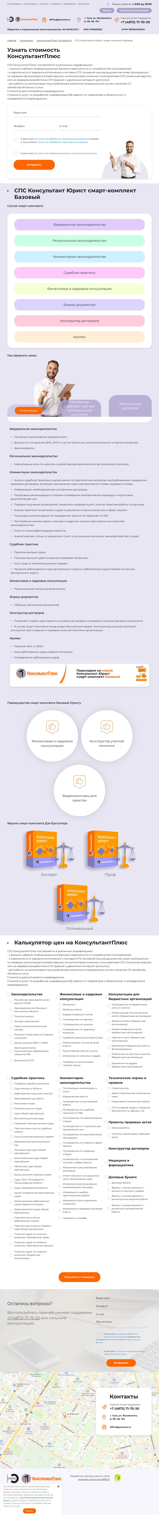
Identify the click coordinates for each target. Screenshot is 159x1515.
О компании (14, 3)
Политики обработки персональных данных (62, 142)
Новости (56, 3)
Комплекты (30, 3)
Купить (107, 10)
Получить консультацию (134, 10)
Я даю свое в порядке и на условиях (118, 1338)
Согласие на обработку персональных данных (60, 138)
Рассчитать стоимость (79, 1277)
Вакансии (69, 3)
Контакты (84, 3)
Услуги (44, 3)
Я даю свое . (124, 1352)
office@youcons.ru (59, 19)
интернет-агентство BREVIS (94, 1479)
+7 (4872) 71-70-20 (135, 22)
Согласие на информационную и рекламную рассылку (65, 153)
